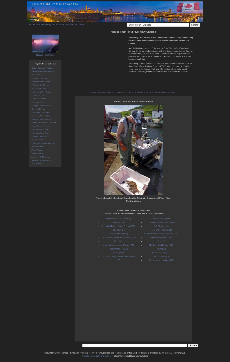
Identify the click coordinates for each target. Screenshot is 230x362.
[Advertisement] (100, 59)
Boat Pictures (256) (161, 218)
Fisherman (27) (118, 230)
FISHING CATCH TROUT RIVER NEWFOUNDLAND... (156, 92)
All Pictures (58, 24)
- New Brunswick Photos (41, 119)
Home (32, 24)
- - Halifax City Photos (40, 130)
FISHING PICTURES (124, 92)
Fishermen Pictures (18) (161, 230)
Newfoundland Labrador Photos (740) (118, 245)
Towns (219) (118, 252)
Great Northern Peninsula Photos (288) (161, 234)
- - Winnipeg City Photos (41, 92)
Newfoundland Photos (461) (161, 245)
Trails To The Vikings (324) (161, 252)
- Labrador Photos (38, 136)
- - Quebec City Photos (40, 116)
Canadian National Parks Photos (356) (118, 226)
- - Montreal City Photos (40, 112)
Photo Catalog (44, 24)
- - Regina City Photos (40, 85)
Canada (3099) (118, 222)
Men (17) (161, 241)
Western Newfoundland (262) (161, 260)
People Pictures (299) (118, 249)
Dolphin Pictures (37, 153)
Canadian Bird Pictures (40, 157)
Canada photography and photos (96, 356)
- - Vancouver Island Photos (42, 71)
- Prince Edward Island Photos (43, 123)
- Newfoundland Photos (40, 133)
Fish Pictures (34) (161, 226)
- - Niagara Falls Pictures (41, 106)
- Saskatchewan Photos (41, 82)
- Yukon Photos (37, 140)
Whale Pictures (37, 150)
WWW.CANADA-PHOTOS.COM (102, 92)
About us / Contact (75, 24)
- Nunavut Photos (38, 147)
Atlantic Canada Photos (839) (118, 218)
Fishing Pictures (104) (118, 234)
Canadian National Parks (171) (161, 222)
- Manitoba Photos (38, 88)
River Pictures (36, 164)
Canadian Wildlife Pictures (41, 160)
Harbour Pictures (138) (161, 237)
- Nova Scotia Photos (40, 126)
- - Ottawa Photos (38, 102)
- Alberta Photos (37, 75)
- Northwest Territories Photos (43, 143)
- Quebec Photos (38, 109)
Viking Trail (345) (161, 256)
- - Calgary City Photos (40, 78)
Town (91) (161, 249)
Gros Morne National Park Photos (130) (118, 237)
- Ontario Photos (38, 95)
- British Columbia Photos (41, 68)
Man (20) (118, 241)
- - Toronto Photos (38, 99)
